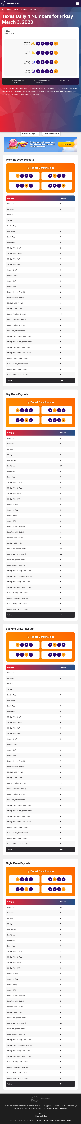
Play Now (66, 144)
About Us (30, 1120)
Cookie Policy (60, 1120)
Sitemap (13, 1120)
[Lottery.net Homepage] (2, 9)
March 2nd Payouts (30, 134)
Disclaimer (39, 1120)
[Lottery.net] (11, 5)
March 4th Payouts (50, 134)
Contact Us (22, 1120)
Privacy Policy (49, 1120)
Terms (68, 1120)
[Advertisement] (40, 111)
